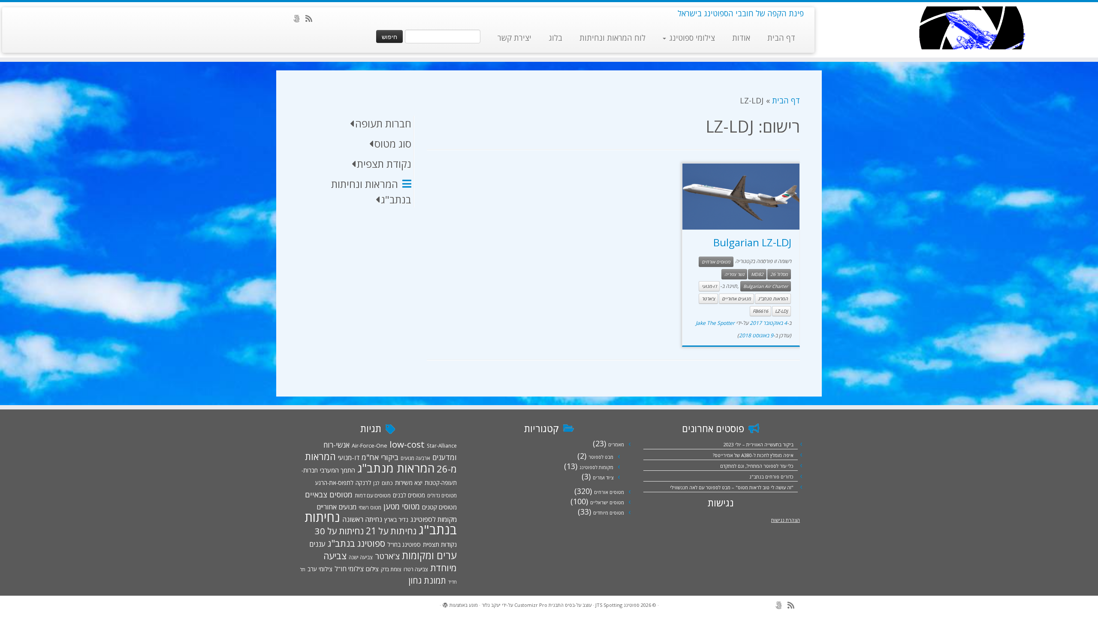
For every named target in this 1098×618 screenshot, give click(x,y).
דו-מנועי (709, 286)
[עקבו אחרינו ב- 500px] (299, 18)
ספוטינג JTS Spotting (617, 605)
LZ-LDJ (781, 311)
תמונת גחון (427, 580)
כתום (387, 483)
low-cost (407, 444)
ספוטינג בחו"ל (404, 544)
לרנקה (363, 483)
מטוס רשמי (370, 507)
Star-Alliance (442, 445)
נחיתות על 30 (339, 531)
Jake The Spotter (715, 323)
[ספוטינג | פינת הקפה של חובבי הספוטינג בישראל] (971, 27)
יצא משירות (408, 483)
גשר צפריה (734, 274)
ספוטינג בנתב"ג (356, 543)
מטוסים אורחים (716, 262)
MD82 (757, 274)
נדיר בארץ (396, 519)
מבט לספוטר (600, 457)
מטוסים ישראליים (607, 502)
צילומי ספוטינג (691, 38)
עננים (317, 544)
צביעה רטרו (416, 569)
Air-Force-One (369, 445)
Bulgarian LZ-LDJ (752, 242)
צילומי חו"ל (349, 568)
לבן (376, 482)
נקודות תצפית (440, 544)
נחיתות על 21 (391, 530)
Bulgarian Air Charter (765, 286)
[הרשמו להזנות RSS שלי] (311, 18)
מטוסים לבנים (409, 495)
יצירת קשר (514, 38)
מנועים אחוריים (736, 299)
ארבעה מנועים (415, 457)
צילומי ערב (320, 569)
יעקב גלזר (491, 605)
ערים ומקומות (429, 555)
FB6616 (760, 311)
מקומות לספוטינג (596, 467)
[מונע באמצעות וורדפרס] (445, 603)
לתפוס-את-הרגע (334, 483)
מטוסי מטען (401, 506)
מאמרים (616, 444)
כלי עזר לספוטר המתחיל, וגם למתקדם (756, 466)
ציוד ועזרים (603, 477)
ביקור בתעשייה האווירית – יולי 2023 (758, 444)
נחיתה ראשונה (362, 519)
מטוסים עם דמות (373, 495)
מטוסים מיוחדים (608, 512)
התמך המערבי (337, 470)
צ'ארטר (708, 299)
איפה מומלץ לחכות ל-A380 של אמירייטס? (753, 455)
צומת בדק (391, 569)
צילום (372, 568)
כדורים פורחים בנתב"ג (771, 476)
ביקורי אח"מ (380, 457)
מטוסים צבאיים (329, 494)
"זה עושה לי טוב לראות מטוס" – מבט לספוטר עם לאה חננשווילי (731, 487)
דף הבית (781, 38)
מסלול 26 (779, 274)
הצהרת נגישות (785, 520)
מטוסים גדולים (442, 495)
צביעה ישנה (361, 557)
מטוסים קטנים (439, 507)
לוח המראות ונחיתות (612, 38)
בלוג (555, 38)
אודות (741, 38)
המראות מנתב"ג (773, 299)
